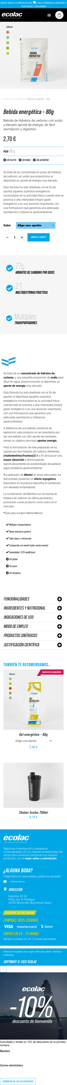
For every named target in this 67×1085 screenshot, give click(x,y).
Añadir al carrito (38, 237)
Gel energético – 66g (33, 735)
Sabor (7, 225)
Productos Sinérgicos (20, 635)
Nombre (5, 1051)
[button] (49, 15)
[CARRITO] (59, 15)
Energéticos (20, 99)
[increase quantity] (22, 237)
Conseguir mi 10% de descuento (18, 1081)
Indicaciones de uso (19, 617)
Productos (8, 99)
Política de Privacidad (13, 952)
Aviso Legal (28, 952)
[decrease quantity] (7, 237)
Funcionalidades (16, 599)
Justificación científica (21, 645)
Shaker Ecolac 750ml (33, 813)
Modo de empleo (16, 626)
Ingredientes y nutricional (25, 608)
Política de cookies (43, 952)
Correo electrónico (11, 1065)
